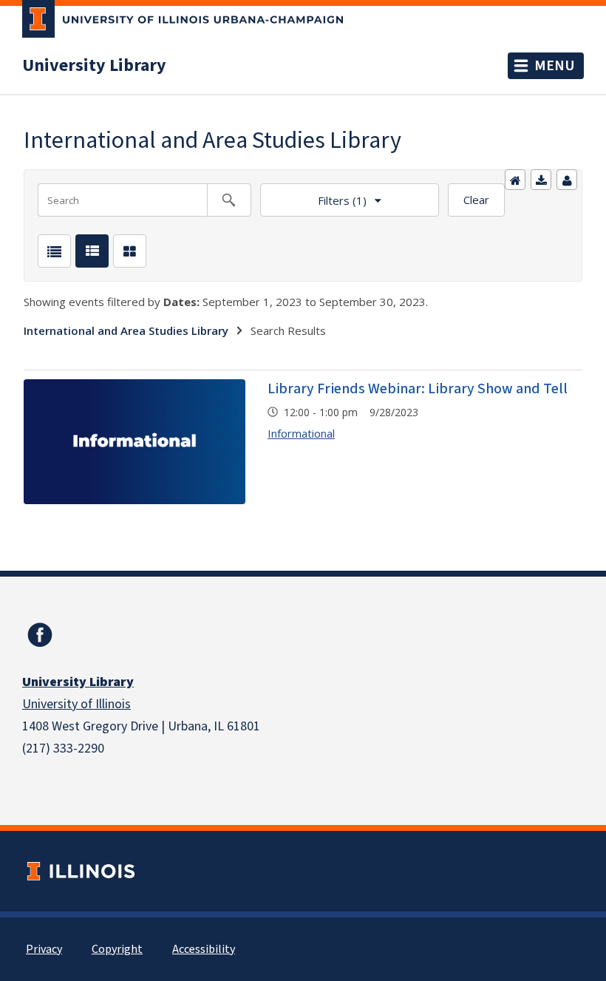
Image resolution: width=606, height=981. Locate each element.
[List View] (54, 251)
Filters (313, 195)
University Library (94, 66)
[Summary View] (92, 251)
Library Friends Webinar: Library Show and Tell (418, 389)
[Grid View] (129, 251)
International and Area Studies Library (126, 330)
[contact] (566, 179)
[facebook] (40, 635)
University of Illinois (76, 704)
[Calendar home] (515, 179)
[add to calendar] (541, 179)
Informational (301, 433)
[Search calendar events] (229, 200)
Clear (476, 199)
